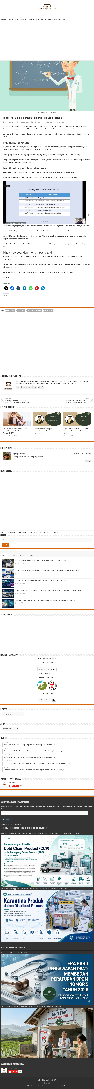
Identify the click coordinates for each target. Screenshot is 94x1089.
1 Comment (48, 122)
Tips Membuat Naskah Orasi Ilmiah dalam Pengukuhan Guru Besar (76, 431)
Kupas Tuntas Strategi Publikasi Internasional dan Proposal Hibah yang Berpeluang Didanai (47, 570)
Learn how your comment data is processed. (43, 532)
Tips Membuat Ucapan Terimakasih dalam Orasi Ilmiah (46, 430)
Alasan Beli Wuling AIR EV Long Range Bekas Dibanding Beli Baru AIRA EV (40, 560)
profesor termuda (34, 310)
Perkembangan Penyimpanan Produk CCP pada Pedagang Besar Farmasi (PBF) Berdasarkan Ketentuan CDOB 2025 (41, 833)
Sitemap (45, 1080)
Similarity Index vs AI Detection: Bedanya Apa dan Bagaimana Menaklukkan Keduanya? (45, 600)
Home (4, 20)
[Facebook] (44, 1083)
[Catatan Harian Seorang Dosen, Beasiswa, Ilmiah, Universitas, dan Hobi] (47, 6)
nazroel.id (37, 1086)
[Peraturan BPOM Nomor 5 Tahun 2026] (47, 979)
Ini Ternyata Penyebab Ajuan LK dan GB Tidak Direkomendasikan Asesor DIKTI (16, 431)
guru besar (10, 310)
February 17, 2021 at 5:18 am (82, 453)
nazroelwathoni (10, 122)
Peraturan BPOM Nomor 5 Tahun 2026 (14, 953)
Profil (39, 1080)
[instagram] (52, 1083)
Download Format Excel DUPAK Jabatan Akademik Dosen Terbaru (76, 400)
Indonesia (23, 20)
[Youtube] (49, 1083)
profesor (21, 310)
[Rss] (42, 1083)
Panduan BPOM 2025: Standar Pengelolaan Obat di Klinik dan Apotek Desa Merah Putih (31, 1006)
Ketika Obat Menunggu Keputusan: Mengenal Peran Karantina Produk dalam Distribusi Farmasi (34, 889)
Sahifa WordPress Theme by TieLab (54, 1086)
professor (48, 310)
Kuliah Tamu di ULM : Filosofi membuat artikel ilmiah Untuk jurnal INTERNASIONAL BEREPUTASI (48, 590)
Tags (31, 555)
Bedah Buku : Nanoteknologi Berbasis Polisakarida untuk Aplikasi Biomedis (41, 580)
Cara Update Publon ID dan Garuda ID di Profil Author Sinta (17, 400)
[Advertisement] (47, 41)
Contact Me (53, 1080)
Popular (13, 555)
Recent (4, 555)
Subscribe (6, 819)
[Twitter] (47, 1083)
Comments (22, 555)
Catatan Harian (13, 20)
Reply (88, 461)
